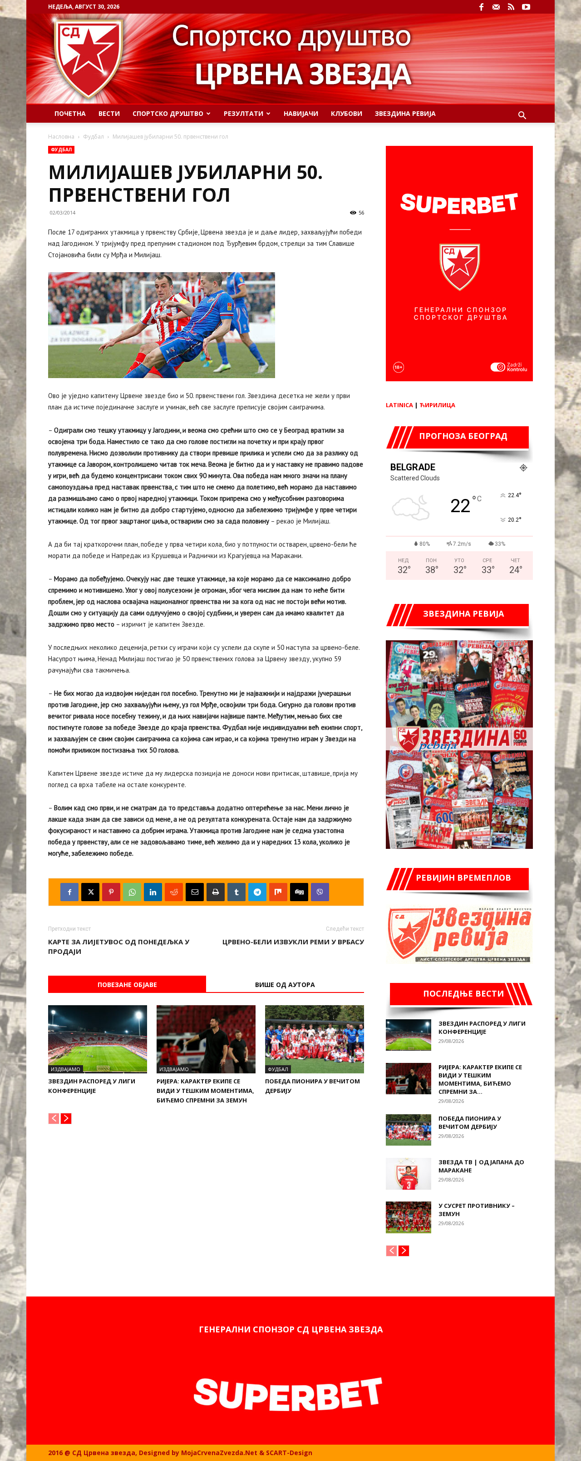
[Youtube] (526, 7)
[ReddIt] (174, 892)
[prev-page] (53, 1118)
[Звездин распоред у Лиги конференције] (97, 1039)
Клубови (346, 113)
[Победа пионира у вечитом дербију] (314, 1039)
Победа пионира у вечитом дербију (469, 1122)
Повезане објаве (127, 984)
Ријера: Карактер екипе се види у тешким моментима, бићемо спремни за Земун (205, 1090)
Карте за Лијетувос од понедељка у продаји (118, 946)
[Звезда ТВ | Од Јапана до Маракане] (408, 1174)
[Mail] (496, 7)
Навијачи (301, 113)
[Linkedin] (153, 892)
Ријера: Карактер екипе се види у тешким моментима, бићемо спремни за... (480, 1079)
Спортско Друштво (168, 113)
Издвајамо (65, 1069)
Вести (109, 113)
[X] (90, 892)
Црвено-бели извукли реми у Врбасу (293, 941)
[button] (522, 116)
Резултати (243, 113)
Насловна (61, 136)
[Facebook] (481, 7)
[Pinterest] (111, 892)
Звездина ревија (405, 113)
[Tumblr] (236, 892)
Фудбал (93, 136)
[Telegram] (257, 892)
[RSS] (511, 7)
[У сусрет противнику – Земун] (408, 1217)
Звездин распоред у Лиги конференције (482, 1027)
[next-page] (66, 1118)
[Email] (195, 892)
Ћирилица (437, 405)
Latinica (399, 405)
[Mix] (278, 892)
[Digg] (299, 892)
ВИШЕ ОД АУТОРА (285, 984)
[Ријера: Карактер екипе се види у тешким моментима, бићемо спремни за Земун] (206, 1039)
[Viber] (320, 892)
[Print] (216, 892)
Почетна (70, 113)
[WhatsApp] (132, 892)
